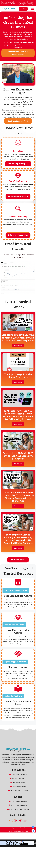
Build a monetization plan (18, 235)
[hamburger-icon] (32, 9)
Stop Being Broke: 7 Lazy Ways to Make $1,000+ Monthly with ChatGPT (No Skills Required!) (18, 338)
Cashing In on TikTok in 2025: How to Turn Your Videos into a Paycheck (18, 456)
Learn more (18, 345)
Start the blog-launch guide (18, 164)
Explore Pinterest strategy (18, 196)
